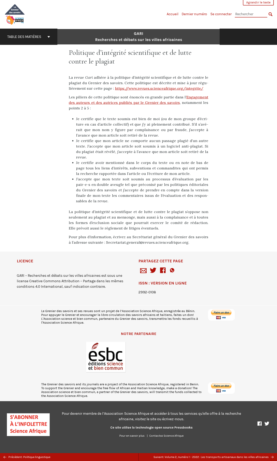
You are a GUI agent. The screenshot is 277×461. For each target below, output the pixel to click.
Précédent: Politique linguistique (29, 457)
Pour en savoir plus (132, 435)
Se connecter (221, 14)
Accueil (172, 14)
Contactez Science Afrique (166, 435)
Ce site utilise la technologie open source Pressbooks (151, 427)
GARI (138, 36)
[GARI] (15, 14)
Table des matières (24, 36)
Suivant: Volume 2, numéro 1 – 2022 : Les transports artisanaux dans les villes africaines (211, 457)
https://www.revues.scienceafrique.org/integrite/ (159, 88)
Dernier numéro (194, 14)
